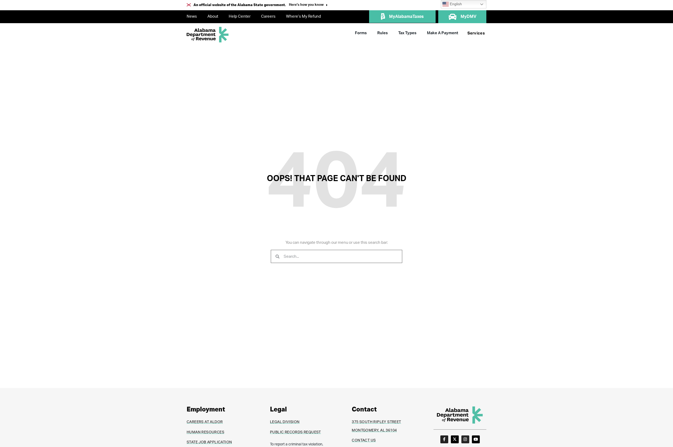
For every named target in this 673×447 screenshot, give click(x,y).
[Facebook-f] (444, 439)
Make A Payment (442, 33)
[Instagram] (465, 439)
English (455, 4)
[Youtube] (476, 439)
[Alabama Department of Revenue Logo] (208, 34)
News (192, 16)
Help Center (240, 16)
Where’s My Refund (303, 16)
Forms (361, 33)
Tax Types (407, 33)
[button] (308, 5)
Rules (382, 33)
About (212, 16)
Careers (268, 16)
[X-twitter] (455, 439)
